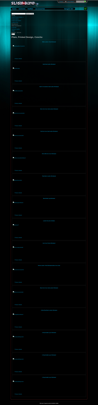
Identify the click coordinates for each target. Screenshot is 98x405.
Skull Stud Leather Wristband (49, 64)
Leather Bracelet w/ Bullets (49, 220)
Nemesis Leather (16, 29)
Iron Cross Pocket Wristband (49, 243)
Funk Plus (14, 27)
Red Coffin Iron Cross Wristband (49, 153)
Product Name (15, 19)
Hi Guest (61, 1)
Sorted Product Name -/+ (18, 17)
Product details (18, 58)
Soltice (13, 30)
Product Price (15, 22)
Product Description (16, 20)
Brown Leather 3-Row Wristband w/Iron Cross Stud (49, 265)
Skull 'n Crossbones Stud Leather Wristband (49, 86)
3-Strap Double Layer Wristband (49, 332)
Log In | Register (70, 1)
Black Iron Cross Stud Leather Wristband (49, 287)
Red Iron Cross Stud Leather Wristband (49, 131)
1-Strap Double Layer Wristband (49, 377)
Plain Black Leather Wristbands (49, 176)
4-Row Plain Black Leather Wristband (49, 310)
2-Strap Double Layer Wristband (49, 355)
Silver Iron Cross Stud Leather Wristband (49, 109)
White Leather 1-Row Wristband (49, 41)
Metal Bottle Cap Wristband (49, 198)
